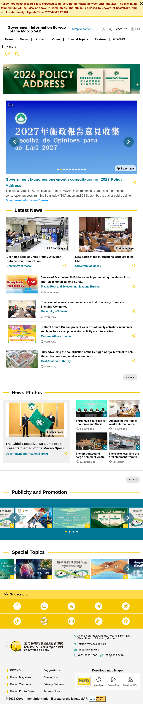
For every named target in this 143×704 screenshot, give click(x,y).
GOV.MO (15, 670)
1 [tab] (66, 532)
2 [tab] (70, 532)
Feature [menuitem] (100, 39)
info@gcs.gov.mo (89, 649)
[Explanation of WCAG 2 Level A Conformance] (97, 698)
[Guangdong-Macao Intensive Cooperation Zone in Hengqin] (71, 569)
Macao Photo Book (22, 691)
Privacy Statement (55, 684)
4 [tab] (77, 532)
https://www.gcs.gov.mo (92, 643)
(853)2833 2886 (87, 655)
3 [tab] (73, 532)
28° (123, 29)
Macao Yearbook (20, 684)
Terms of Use (52, 691)
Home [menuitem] (9, 39)
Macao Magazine (20, 677)
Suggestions (52, 670)
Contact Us (51, 677)
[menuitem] (24, 39)
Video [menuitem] (56, 39)
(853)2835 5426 (114, 655)
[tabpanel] (71, 518)
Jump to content (82, 29)
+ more (130, 377)
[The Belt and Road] (109, 569)
